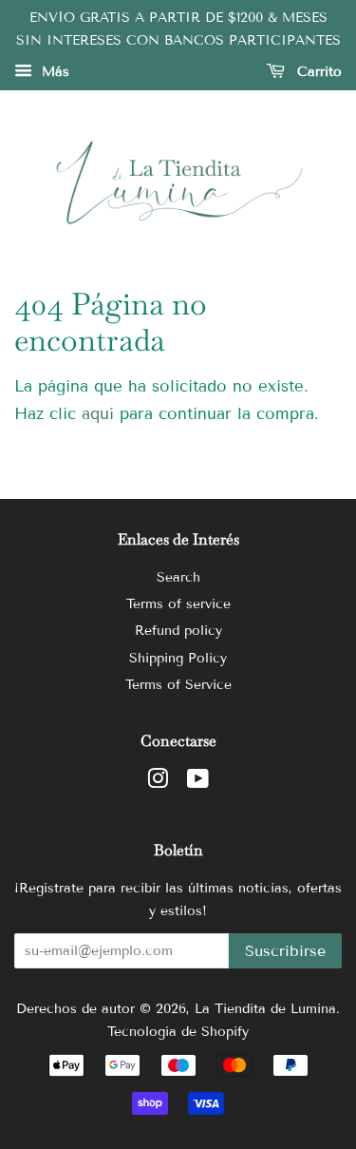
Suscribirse (285, 951)
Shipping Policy (178, 658)
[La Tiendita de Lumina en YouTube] (198, 783)
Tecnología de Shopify (178, 1032)
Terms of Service (178, 685)
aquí (98, 414)
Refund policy (178, 630)
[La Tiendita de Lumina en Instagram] (157, 783)
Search (178, 577)
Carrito (317, 72)
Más (53, 72)
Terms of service (178, 604)
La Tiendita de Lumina (265, 1009)
